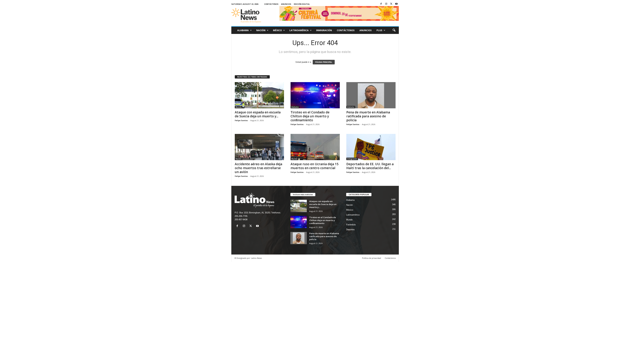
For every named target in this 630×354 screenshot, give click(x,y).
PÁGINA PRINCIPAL (323, 62)
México (277, 30)
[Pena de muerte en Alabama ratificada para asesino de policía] (371, 95)
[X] (391, 4)
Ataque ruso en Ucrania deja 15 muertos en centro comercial (314, 166)
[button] (394, 30)
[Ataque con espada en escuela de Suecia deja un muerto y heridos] (259, 95)
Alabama (243, 30)
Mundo (239, 107)
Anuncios (286, 4)
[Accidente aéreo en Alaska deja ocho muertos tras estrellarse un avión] (259, 147)
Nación (260, 30)
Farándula (351, 224)
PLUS (379, 30)
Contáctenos (271, 4)
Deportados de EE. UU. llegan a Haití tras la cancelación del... (370, 166)
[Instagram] (386, 4)
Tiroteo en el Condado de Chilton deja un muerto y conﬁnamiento (310, 116)
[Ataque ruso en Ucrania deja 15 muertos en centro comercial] (315, 147)
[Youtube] (396, 4)
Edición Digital (302, 4)
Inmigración (324, 30)
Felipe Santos (241, 120)
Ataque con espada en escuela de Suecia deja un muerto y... (258, 114)
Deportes (350, 229)
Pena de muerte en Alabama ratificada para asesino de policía (368, 116)
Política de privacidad (371, 258)
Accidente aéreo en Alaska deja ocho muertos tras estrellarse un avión (258, 168)
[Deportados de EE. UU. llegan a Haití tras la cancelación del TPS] (371, 147)
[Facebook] (381, 4)
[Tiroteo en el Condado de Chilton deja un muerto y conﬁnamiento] (315, 95)
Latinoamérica (299, 30)
